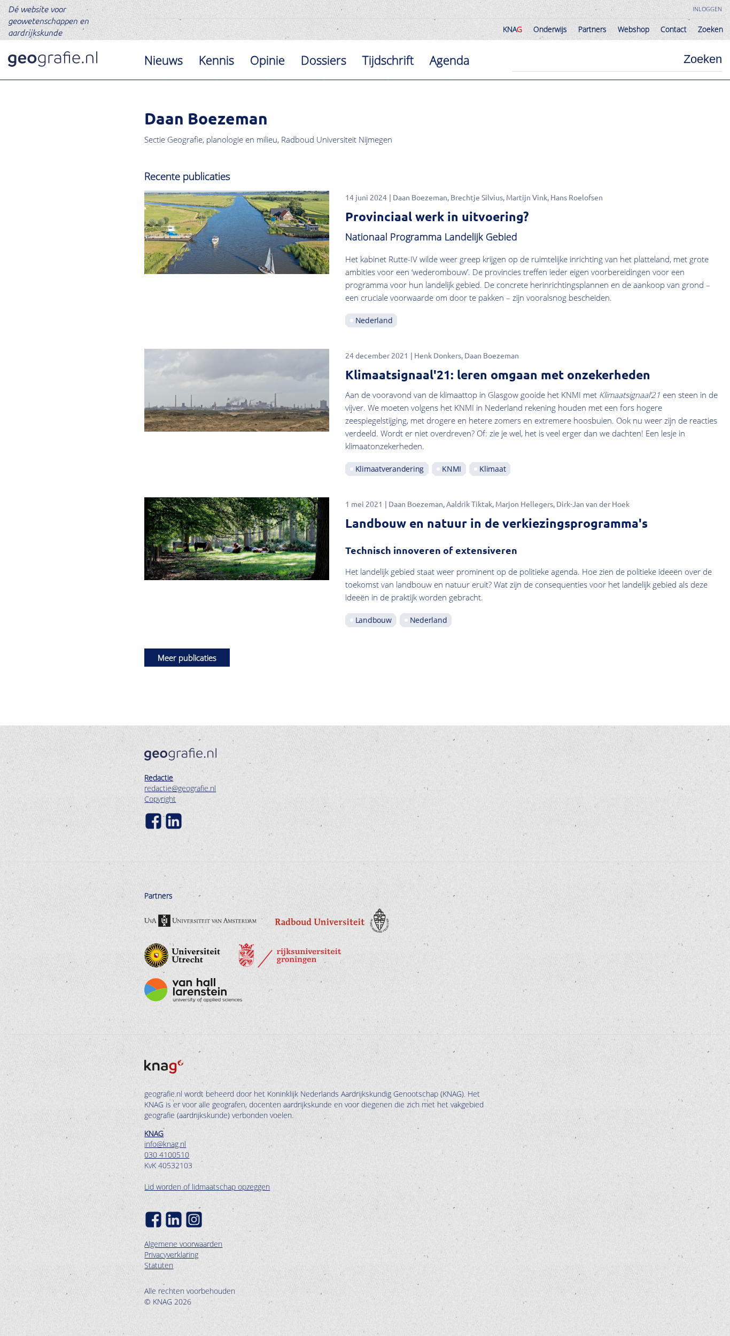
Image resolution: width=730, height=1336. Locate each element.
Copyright (160, 799)
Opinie (267, 60)
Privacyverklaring (171, 1254)
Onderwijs (550, 29)
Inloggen (707, 9)
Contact (674, 29)
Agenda (450, 60)
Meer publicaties (187, 657)
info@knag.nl (165, 1144)
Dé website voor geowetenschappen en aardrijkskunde (48, 20)
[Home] (52, 59)
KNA (512, 29)
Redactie (158, 777)
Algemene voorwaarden (183, 1244)
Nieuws (163, 60)
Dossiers (323, 60)
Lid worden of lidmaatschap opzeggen (207, 1187)
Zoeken (710, 29)
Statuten (158, 1265)
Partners (592, 29)
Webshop (633, 29)
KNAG (154, 1133)
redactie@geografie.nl (180, 788)
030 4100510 (166, 1155)
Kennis (216, 60)
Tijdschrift (388, 60)
